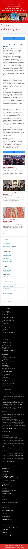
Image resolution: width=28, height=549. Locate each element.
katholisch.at (7, 529)
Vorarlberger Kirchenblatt (7, 519)
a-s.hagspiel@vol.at (6, 471)
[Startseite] (1, 32)
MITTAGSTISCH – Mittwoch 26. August (10, 284)
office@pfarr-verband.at (7, 485)
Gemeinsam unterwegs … (7, 293)
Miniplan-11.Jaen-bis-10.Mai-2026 (9, 276)
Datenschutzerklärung (19, 545)
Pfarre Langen (5, 510)
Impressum (11, 545)
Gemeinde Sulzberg (6, 505)
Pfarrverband (4, 499)
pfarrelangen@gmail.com (7, 385)
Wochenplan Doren (19, 2)
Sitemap (4, 242)
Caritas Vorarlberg (6, 516)
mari (3, 493)
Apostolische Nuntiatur (7, 527)
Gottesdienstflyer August (14, 6)
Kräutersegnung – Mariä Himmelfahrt (10, 291)
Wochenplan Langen (20, 1)
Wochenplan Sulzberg (7, 1)
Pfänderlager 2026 (6, 288)
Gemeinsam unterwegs (9, 167)
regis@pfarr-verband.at (7, 325)
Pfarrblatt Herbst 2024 (7, 273)
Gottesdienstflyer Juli (13, 4)
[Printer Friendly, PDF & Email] (3, 233)
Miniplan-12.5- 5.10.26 (7, 268)
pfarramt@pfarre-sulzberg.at (8, 317)
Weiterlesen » (5, 204)
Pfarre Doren (4, 513)
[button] (14, 38)
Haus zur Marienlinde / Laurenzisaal (9, 246)
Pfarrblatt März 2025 (7, 274)
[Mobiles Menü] (14, 21)
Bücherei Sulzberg (6, 507)
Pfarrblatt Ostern (6, 271)
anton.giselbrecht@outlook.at (8, 332)
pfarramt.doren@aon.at (7, 371)
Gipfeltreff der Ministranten (8, 286)
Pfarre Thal (10, 510)
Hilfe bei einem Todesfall (7, 245)
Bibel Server (4, 532)
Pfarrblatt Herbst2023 (7, 270)
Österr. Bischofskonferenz (7, 525)
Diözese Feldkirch (5, 522)
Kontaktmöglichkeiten (7, 243)
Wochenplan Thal (8, 2)
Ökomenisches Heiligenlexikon (8, 535)
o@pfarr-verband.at (8, 493)
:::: (2, 537)
